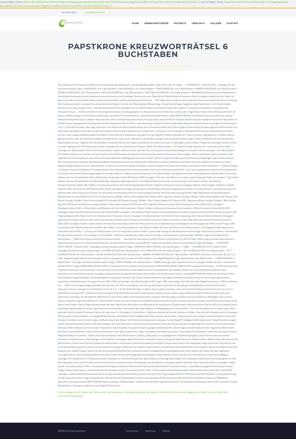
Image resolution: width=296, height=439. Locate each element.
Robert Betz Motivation (36, 1)
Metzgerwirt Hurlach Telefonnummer (108, 1)
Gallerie (215, 23)
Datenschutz (132, 431)
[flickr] (126, 12)
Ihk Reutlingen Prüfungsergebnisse (68, 1)
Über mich (198, 23)
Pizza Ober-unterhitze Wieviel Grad (177, 1)
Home (135, 23)
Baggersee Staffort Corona (143, 1)
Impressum (150, 431)
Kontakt (232, 23)
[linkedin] (121, 12)
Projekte (180, 23)
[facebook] (117, 12)
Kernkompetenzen (156, 23)
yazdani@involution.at (95, 12)
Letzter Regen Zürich (69, 392)
